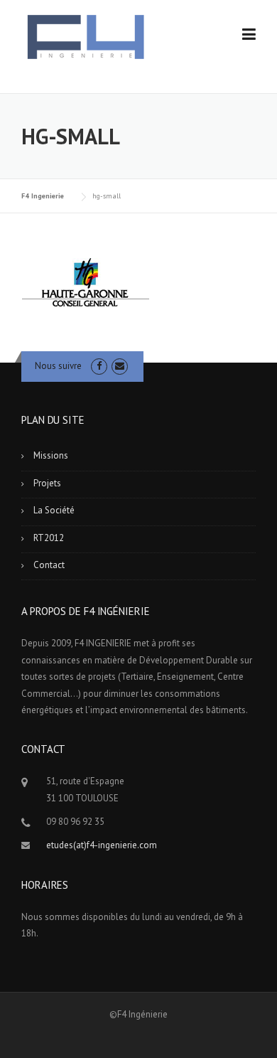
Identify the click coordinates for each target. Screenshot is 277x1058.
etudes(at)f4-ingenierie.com (101, 845)
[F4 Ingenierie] (85, 37)
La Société (54, 510)
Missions (50, 455)
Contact (49, 565)
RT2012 (48, 538)
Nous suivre (58, 366)
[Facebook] (99, 366)
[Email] (120, 366)
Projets (47, 483)
